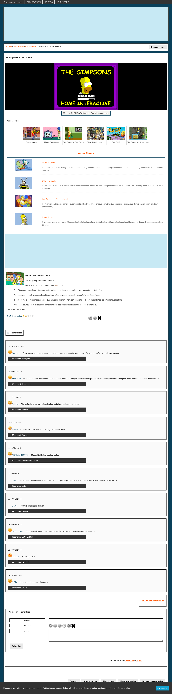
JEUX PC (49, 2)
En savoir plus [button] (124, 688)
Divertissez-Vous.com (13, 2)
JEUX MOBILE (63, 2)
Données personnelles (152, 681)
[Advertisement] (86, 23)
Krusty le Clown (48, 162)
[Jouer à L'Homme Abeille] (24, 188)
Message (27, 631)
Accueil (8, 46)
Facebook (129, 660)
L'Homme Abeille (49, 181)
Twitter (139, 660)
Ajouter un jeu (90, 681)
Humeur (27, 625)
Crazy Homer (47, 217)
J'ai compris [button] (162, 688)
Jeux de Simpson (86, 153)
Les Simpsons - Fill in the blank (55, 199)
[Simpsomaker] (32, 127)
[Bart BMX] (116, 127)
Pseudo (27, 620)
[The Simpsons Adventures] (138, 127)
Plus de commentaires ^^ (153, 600)
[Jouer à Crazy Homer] (24, 225)
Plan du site (108, 681)
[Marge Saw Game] (52, 127)
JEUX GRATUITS (33, 2)
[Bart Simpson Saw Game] (73, 127)
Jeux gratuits (18, 46)
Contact (73, 681)
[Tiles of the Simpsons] (95, 127)
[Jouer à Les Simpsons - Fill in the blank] (24, 207)
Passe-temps (30, 46)
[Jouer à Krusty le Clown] (24, 170)
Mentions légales (128, 681)
